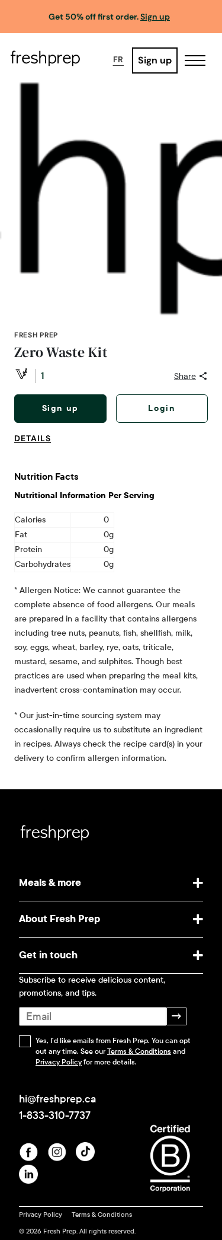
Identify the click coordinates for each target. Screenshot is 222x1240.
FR (118, 59)
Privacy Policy (59, 1062)
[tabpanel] (111, 612)
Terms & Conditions (139, 1051)
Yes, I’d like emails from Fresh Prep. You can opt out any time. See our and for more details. (113, 1051)
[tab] (37, 445)
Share (185, 376)
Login (161, 408)
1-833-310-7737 (55, 1115)
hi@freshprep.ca (57, 1099)
